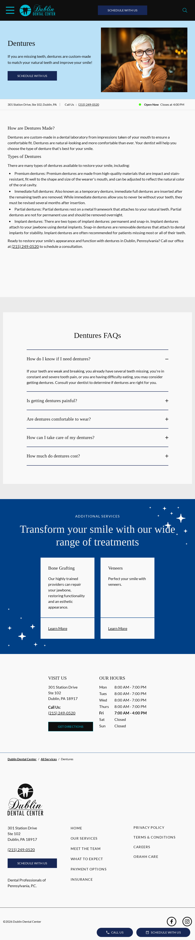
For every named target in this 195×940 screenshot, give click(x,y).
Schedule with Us (122, 10)
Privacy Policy (148, 827)
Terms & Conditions (154, 837)
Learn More (57, 628)
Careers (141, 847)
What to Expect (87, 859)
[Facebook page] (171, 921)
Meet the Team (86, 848)
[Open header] (10, 10)
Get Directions (70, 726)
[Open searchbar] (185, 10)
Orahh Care (145, 856)
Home (76, 828)
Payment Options (89, 869)
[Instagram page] (187, 921)
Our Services (84, 838)
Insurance (82, 879)
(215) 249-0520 (88, 104)
